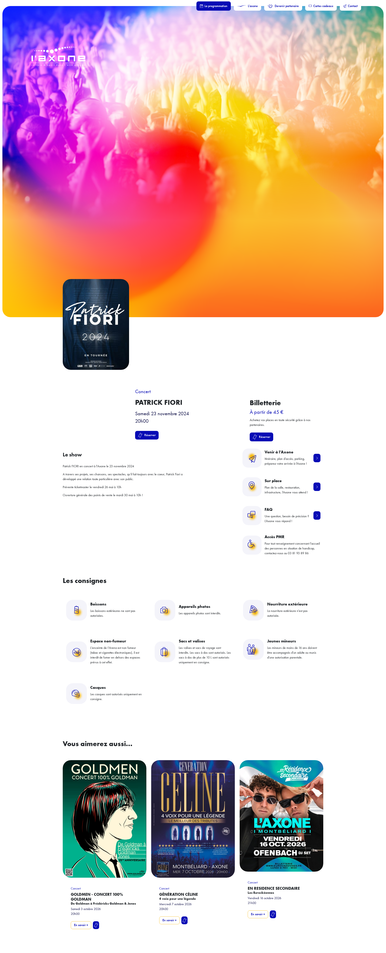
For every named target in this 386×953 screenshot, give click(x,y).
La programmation (215, 6)
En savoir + (81, 925)
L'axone (253, 6)
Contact (353, 6)
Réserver (150, 435)
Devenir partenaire (287, 6)
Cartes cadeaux (323, 6)
